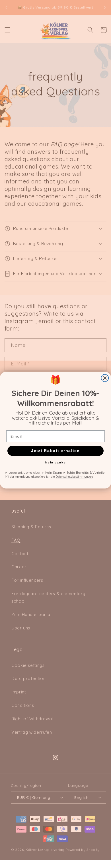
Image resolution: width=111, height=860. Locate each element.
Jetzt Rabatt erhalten (55, 451)
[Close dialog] (104, 378)
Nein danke (55, 462)
